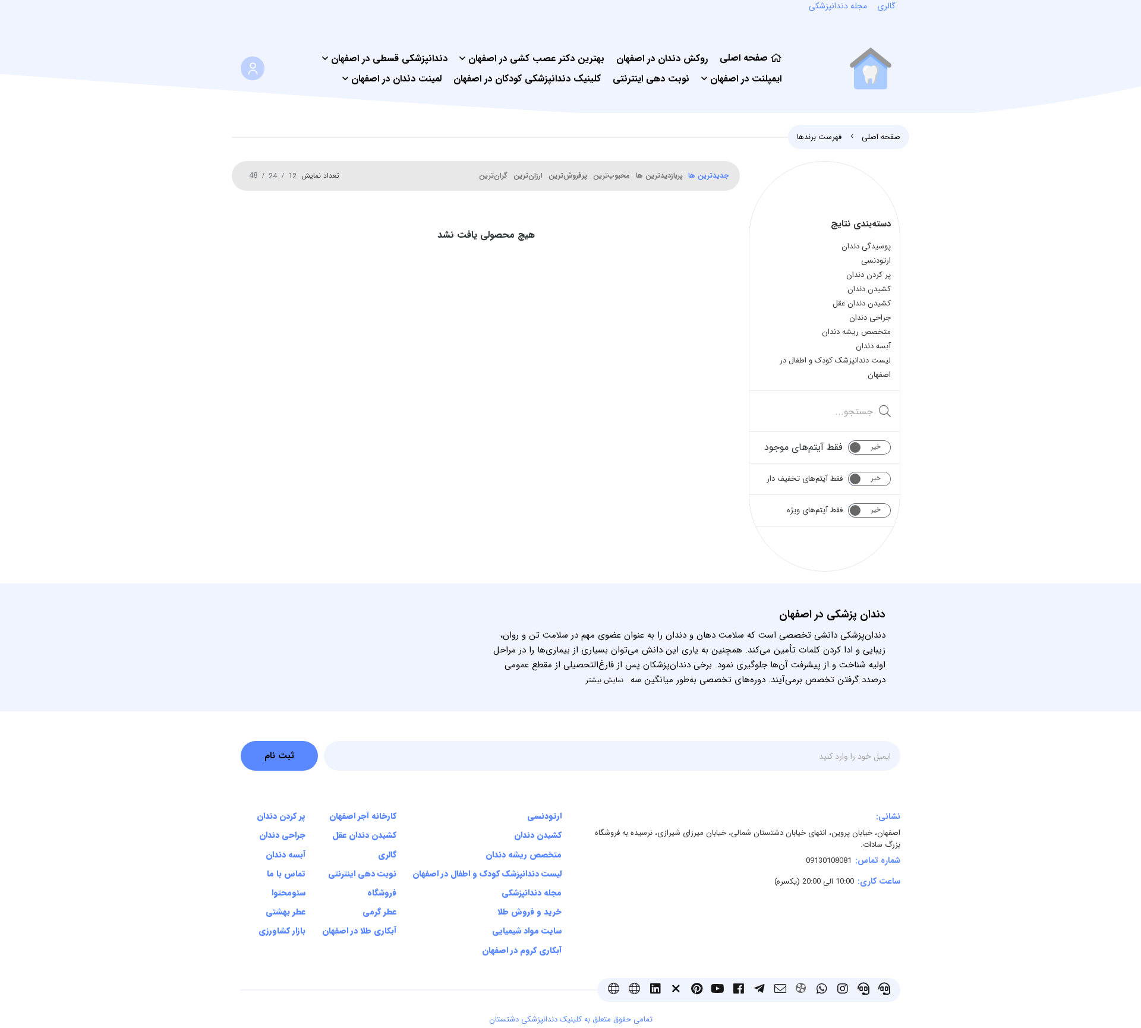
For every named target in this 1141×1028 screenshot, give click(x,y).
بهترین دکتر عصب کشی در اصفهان (536, 58)
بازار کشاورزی (282, 930)
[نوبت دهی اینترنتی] (863, 990)
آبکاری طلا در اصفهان (359, 930)
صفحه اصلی (744, 58)
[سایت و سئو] (613, 990)
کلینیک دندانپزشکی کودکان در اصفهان (527, 78)
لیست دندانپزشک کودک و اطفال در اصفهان (487, 873)
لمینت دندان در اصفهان (396, 78)
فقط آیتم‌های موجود (803, 447)
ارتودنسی (544, 815)
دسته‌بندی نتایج (861, 224)
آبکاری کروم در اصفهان (522, 950)
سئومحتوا (288, 892)
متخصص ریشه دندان (524, 854)
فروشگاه (381, 892)
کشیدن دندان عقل (364, 834)
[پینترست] (696, 990)
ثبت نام (279, 756)
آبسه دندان (285, 854)
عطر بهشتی (285, 911)
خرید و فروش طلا (529, 911)
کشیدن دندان (538, 834)
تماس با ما (286, 873)
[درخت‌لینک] (634, 990)
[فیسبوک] (738, 990)
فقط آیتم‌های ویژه (815, 510)
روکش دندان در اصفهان (662, 58)
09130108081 (829, 861)
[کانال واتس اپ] (821, 990)
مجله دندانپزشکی (532, 892)
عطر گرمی (379, 911)
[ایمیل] (780, 990)
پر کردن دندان (281, 815)
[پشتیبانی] (884, 990)
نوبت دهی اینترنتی (651, 78)
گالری (387, 854)
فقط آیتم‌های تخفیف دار (805, 478)
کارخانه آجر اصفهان (362, 815)
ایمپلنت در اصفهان (745, 78)
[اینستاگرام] (842, 990)
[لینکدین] (655, 990)
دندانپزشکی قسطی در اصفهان (389, 58)
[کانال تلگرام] (759, 990)
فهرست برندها (819, 137)
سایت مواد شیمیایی (527, 930)
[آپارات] (800, 990)
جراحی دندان (282, 834)
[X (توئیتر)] (676, 990)
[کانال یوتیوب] (717, 990)
